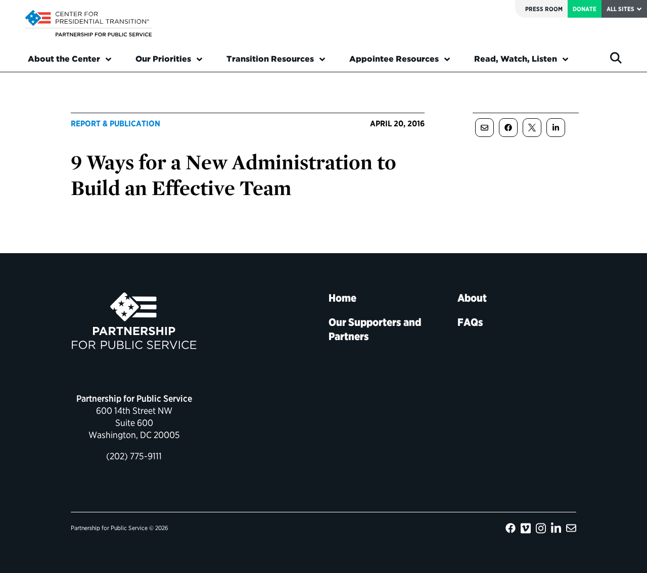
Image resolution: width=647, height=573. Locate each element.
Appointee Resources (394, 59)
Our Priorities (163, 59)
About (472, 298)
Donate (584, 9)
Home (342, 298)
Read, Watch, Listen (515, 59)
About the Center (64, 59)
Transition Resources (270, 59)
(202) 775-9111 (134, 456)
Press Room (544, 9)
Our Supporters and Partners (375, 329)
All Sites (620, 9)
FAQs (470, 322)
